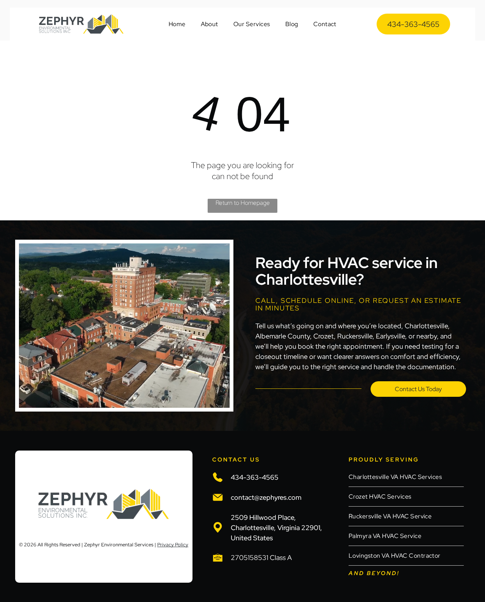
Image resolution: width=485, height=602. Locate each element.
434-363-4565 (254, 477)
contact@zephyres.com (266, 497)
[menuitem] (177, 24)
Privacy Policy (172, 544)
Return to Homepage (243, 203)
